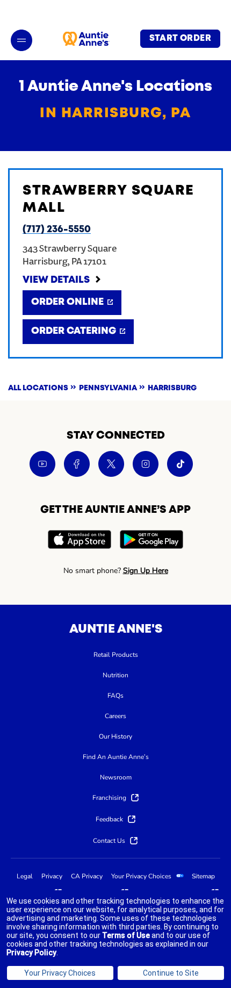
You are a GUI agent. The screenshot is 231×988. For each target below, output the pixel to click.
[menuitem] (115, 654)
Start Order (180, 38)
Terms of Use (126, 935)
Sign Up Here (145, 570)
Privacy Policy (31, 952)
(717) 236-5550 (57, 229)
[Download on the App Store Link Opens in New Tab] (79, 541)
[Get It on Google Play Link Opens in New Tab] (151, 541)
